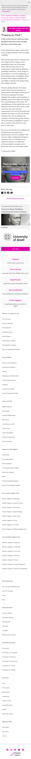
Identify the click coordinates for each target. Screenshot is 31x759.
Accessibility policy (7, 705)
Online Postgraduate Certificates (11, 349)
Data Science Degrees (8, 472)
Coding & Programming (8, 437)
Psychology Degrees (7, 459)
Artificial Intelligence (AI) (8, 415)
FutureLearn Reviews (7, 617)
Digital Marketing (6, 406)
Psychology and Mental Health (10, 376)
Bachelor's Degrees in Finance (10, 560)
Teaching (4, 371)
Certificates (5, 626)
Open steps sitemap (7, 714)
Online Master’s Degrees (8, 341)
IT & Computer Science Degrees (10, 468)
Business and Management (9, 363)
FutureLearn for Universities (9, 652)
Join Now (15, 249)
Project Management (7, 433)
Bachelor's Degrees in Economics (11, 555)
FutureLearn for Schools (8, 665)
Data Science (5, 420)
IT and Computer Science (9, 380)
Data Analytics (6, 411)
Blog (3, 599)
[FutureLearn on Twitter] (15, 749)
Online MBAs (5, 455)
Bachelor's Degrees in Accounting (11, 551)
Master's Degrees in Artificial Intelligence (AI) (14, 529)
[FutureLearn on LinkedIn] (23, 749)
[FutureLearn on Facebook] (7, 749)
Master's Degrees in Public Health (11, 516)
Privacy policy (6, 688)
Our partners (5, 648)
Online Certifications (7, 323)
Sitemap (4, 709)
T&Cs (3, 683)
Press (3, 595)
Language (4, 384)
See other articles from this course (15, 198)
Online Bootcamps (7, 332)
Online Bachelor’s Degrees (9, 345)
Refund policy (6, 692)
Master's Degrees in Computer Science (12, 503)
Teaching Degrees (7, 463)
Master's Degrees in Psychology (10, 498)
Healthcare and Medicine (8, 367)
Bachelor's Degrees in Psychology (11, 547)
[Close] (29, 2)
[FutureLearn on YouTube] (19, 749)
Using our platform (7, 613)
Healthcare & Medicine (12, 15)
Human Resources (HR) (8, 424)
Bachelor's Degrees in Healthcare (11, 542)
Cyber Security (6, 428)
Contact (4, 736)
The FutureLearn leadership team (11, 586)
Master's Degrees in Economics (10, 525)
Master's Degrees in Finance (9, 520)
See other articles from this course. (18, 29)
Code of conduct (6, 701)
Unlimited (4, 630)
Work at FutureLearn (7, 591)
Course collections (7, 441)
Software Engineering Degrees (10, 481)
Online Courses (6, 319)
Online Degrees (6, 336)
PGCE (3, 476)
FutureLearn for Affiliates (9, 670)
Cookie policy (5, 696)
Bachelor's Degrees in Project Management (13, 564)
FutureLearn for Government (9, 661)
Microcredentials (6, 328)
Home (3, 15)
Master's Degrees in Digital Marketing (12, 512)
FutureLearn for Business (9, 657)
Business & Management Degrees (11, 485)
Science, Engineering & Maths (10, 393)
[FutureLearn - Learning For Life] (15, 754)
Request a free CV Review (9, 635)
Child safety (5, 727)
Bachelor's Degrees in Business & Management (14, 568)
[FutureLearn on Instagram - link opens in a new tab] (11, 749)
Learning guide (6, 622)
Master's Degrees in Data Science (11, 507)
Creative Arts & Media (8, 389)
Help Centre (5, 731)
